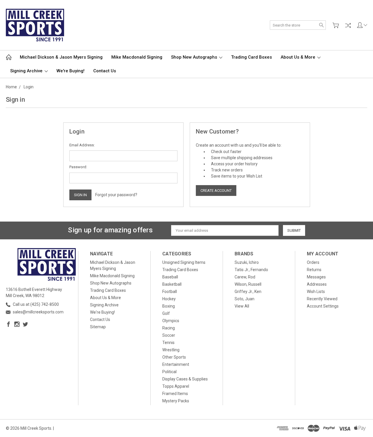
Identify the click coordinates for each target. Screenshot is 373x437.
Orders (313, 262)
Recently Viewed (322, 298)
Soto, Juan (244, 298)
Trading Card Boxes (251, 57)
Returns (314, 269)
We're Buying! (71, 70)
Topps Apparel (175, 386)
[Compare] (348, 25)
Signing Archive (27, 70)
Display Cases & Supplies (185, 379)
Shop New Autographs (194, 57)
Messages (316, 277)
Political (169, 371)
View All (242, 306)
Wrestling (171, 350)
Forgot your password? (116, 194)
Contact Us (104, 70)
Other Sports (174, 357)
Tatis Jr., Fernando (251, 269)
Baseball (170, 277)
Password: (78, 167)
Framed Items (175, 393)
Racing (168, 328)
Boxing (168, 306)
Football (169, 291)
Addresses (317, 284)
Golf (166, 313)
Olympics (170, 320)
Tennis (168, 342)
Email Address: (82, 145)
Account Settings (323, 306)
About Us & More (298, 57)
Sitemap (98, 326)
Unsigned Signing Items (183, 262)
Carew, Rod (245, 277)
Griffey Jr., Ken (248, 291)
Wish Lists (316, 291)
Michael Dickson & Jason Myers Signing (61, 57)
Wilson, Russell (248, 284)
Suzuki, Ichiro (247, 262)
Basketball (172, 284)
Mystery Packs (175, 401)
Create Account (216, 190)
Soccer (168, 335)
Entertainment (175, 364)
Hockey (169, 298)
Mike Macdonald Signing (136, 57)
